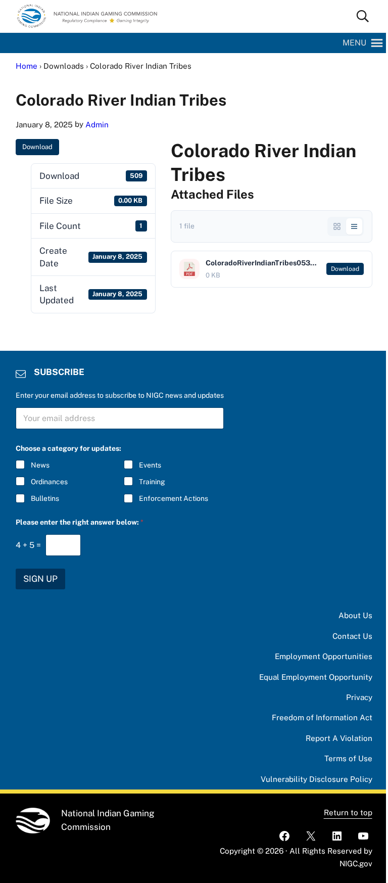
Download (37, 147)
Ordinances (49, 482)
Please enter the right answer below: (79, 522)
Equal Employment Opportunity (315, 677)
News (40, 465)
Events (150, 465)
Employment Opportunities (323, 656)
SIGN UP (40, 579)
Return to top (348, 812)
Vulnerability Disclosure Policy (316, 779)
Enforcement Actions (173, 498)
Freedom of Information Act (322, 717)
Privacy (359, 697)
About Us (355, 615)
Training (152, 482)
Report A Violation (339, 738)
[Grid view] (337, 226)
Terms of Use (348, 758)
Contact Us (352, 636)
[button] (354, 43)
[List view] (354, 226)
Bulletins (45, 498)
